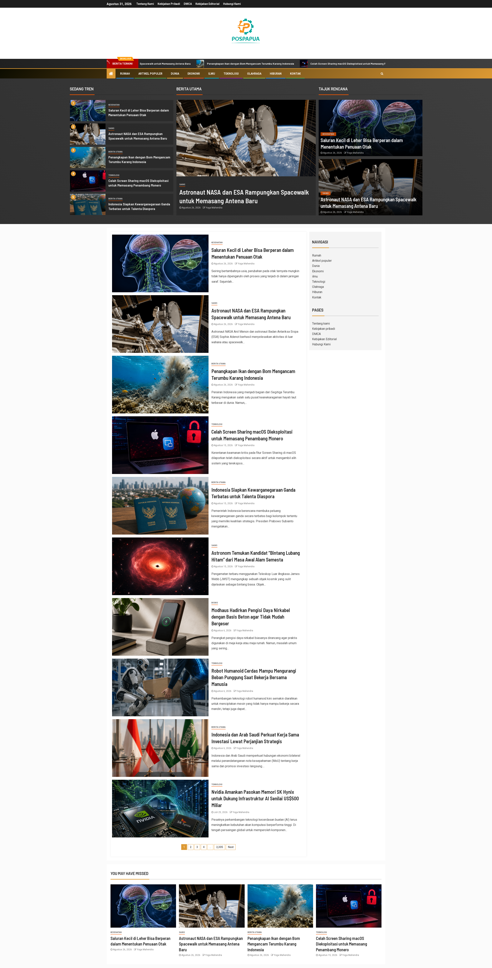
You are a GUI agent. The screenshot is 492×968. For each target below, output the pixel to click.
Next (231, 847)
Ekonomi (194, 73)
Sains (111, 128)
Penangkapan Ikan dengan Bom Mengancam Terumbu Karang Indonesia (189, 63)
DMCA (188, 3)
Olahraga (254, 73)
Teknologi (231, 73)
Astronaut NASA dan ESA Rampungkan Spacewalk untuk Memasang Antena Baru (211, 944)
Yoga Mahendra (214, 207)
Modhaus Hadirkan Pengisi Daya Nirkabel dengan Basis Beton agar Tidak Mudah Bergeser (250, 616)
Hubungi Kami (232, 3)
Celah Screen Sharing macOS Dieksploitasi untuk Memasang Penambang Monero (298, 63)
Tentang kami (145, 3)
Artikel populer (150, 73)
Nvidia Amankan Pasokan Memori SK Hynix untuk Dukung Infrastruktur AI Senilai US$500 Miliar (255, 798)
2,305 (219, 847)
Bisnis (214, 603)
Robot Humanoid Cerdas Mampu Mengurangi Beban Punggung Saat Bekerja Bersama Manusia (253, 677)
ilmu (211, 73)
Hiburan (276, 73)
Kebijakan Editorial (207, 3)
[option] (122, 111)
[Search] (382, 73)
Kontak (295, 73)
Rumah (125, 73)
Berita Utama (115, 152)
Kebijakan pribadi (169, 3)
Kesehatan (114, 105)
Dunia (175, 73)
